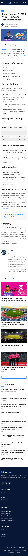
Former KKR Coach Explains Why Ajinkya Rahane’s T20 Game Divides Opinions (13, 451)
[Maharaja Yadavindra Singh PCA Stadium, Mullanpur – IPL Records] (14, 313)
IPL (2, 10)
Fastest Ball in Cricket (5, 513)
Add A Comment (14, 377)
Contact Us (18, 552)
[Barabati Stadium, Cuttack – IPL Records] (14, 336)
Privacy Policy (10, 550)
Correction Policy (18, 550)
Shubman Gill (4, 536)
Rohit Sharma (4, 529)
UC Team (8, 24)
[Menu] (2, 2)
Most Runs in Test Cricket (6, 518)
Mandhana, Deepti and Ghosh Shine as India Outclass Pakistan (13, 390)
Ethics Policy (11, 552)
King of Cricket (4, 495)
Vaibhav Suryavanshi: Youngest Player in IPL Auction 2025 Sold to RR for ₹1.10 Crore (13, 300)
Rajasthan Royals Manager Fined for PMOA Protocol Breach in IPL (12, 428)
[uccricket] (14, 2)
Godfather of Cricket (5, 502)
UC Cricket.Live (20, 547)
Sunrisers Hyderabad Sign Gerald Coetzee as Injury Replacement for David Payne (13, 405)
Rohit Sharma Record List (6, 515)
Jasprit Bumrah (4, 534)
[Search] (26, 2)
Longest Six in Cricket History (7, 520)
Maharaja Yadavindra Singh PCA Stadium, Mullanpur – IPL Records (12, 323)
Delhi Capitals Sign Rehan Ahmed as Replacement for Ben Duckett (12, 413)
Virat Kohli (3, 532)
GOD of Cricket (4, 497)
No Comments (6, 26)
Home (5, 550)
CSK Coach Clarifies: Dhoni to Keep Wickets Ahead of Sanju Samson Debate (13, 459)
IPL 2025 (5, 209)
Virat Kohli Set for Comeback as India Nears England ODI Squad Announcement (13, 397)
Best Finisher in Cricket (6, 511)
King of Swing (4, 492)
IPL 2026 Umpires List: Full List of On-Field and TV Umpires (13, 368)
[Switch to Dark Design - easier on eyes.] (23, 2)
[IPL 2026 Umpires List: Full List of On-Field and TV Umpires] (14, 359)
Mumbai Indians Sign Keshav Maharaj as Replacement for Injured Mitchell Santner (13, 420)
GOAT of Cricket (4, 499)
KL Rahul (3, 539)
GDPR (24, 550)
